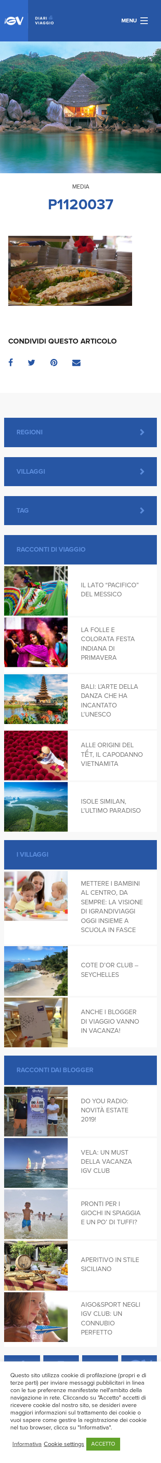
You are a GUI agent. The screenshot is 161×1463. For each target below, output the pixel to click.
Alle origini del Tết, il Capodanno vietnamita (112, 754)
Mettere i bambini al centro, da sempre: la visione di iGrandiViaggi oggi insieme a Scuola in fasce (112, 906)
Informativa (27, 1444)
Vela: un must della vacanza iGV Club (106, 1161)
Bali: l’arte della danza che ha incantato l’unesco (109, 701)
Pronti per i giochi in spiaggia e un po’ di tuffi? (111, 1213)
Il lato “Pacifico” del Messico (110, 589)
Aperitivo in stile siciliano (110, 1264)
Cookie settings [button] (64, 1444)
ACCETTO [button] (103, 1444)
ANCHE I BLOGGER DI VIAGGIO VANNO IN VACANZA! (110, 1021)
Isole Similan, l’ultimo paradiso (111, 806)
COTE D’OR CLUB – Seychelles (109, 970)
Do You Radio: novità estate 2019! (104, 1110)
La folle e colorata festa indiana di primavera (108, 644)
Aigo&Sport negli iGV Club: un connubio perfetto (110, 1319)
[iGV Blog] (29, 20)
